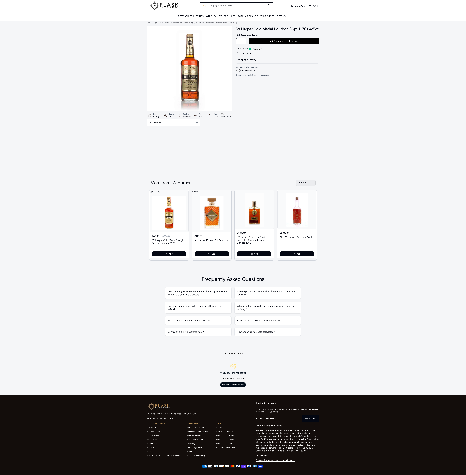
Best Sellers (186, 16)
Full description (156, 122)
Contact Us (151, 427)
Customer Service (156, 423)
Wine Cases (267, 16)
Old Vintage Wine (194, 447)
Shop (218, 423)
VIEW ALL (304, 182)
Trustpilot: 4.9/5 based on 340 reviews (163, 455)
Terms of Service (154, 439)
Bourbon (202, 117)
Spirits (156, 23)
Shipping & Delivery (247, 60)
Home (149, 23)
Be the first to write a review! (233, 384)
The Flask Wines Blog (196, 455)
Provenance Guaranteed (251, 35)
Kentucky (187, 117)
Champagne (192, 443)
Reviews (150, 451)
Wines (200, 16)
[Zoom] (189, 28)
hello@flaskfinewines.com (258, 75)
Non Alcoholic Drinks (225, 435)
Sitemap (150, 447)
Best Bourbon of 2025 (225, 447)
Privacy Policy (153, 435)
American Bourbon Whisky (182, 23)
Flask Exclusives (194, 435)
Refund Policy (152, 443)
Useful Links (193, 423)
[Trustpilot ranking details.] (262, 48)
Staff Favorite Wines (224, 431)
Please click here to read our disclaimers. (275, 460)
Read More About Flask (160, 418)
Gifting (281, 16)
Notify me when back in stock (284, 41)
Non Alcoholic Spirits (225, 439)
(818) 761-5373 (247, 70)
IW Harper (157, 117)
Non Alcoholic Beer (224, 443)
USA (170, 117)
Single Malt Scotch (195, 439)
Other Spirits (227, 16)
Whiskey (211, 16)
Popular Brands (248, 16)
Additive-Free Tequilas (196, 427)
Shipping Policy (153, 431)
